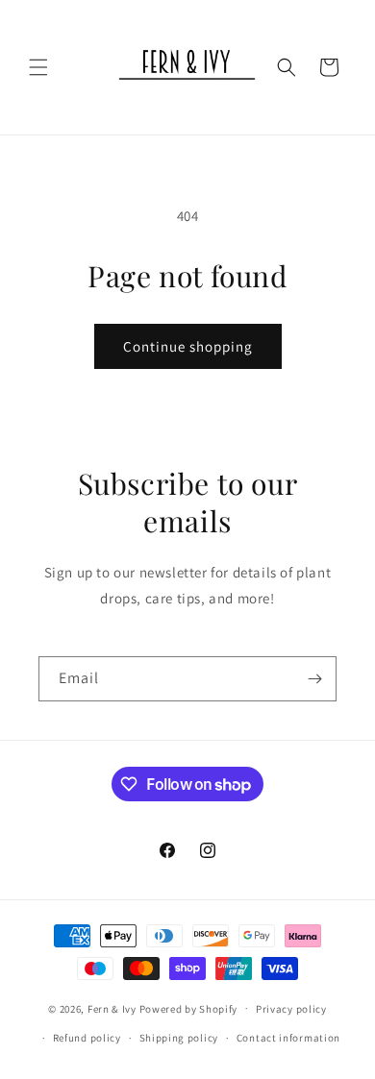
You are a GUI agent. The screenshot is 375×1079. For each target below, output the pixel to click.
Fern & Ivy (112, 1008)
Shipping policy (179, 1037)
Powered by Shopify (188, 1008)
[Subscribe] (314, 678)
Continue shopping (188, 346)
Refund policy (87, 1037)
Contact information (288, 1037)
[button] (38, 67)
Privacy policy (291, 1009)
